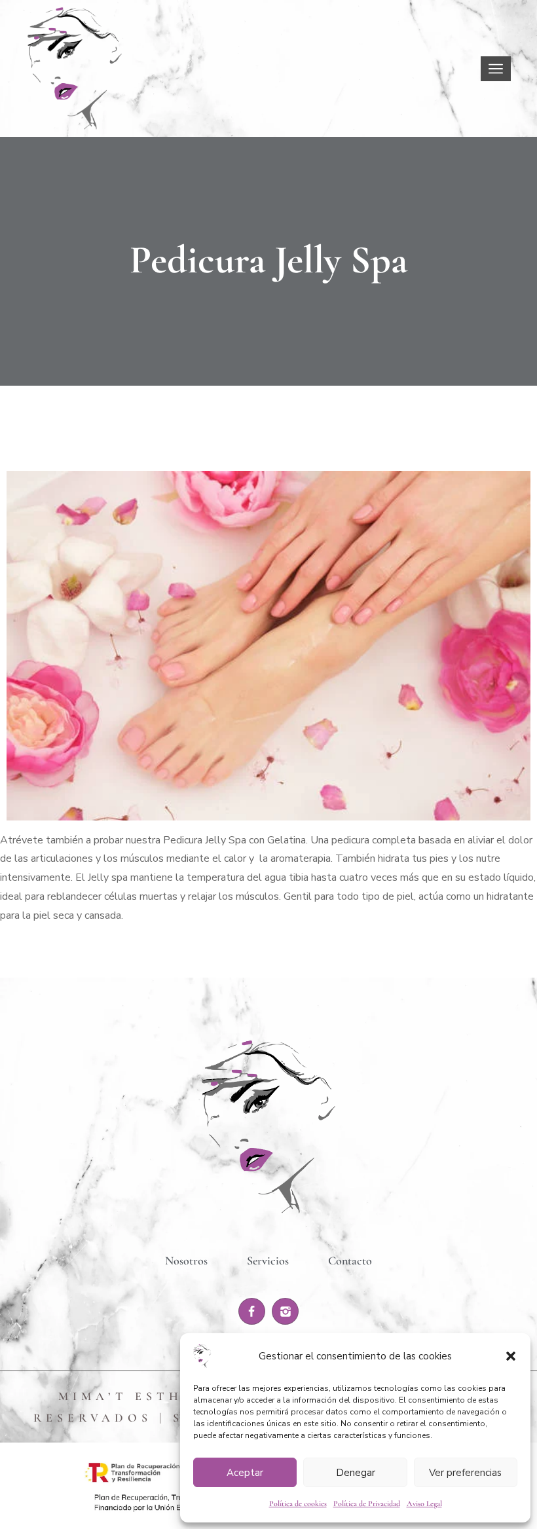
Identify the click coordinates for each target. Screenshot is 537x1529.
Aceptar (245, 1472)
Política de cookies (298, 1503)
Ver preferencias (465, 1472)
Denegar (355, 1472)
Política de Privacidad (366, 1503)
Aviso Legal (424, 1503)
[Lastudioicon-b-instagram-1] (285, 1311)
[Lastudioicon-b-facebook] (251, 1311)
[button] (510, 1356)
